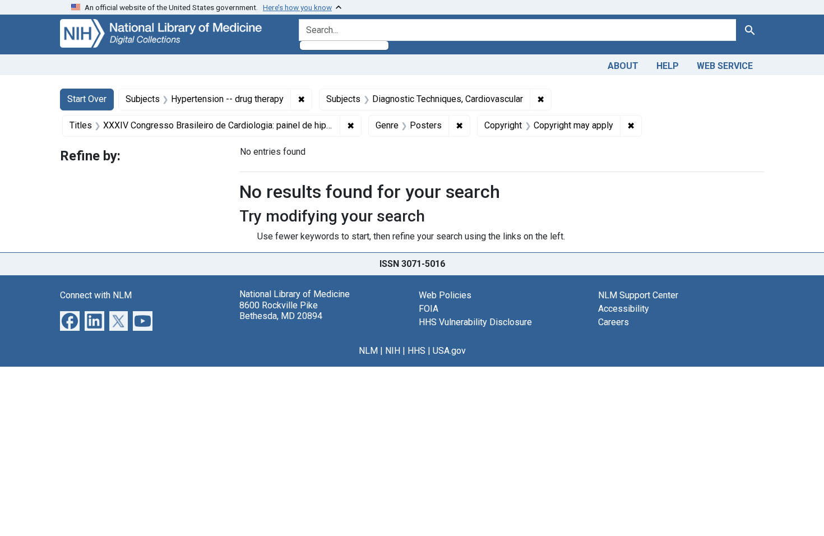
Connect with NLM (96, 295)
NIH (392, 350)
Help (667, 66)
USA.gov (449, 350)
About (623, 66)
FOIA (428, 308)
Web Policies (445, 295)
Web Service (725, 66)
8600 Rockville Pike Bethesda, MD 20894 (280, 310)
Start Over (87, 99)
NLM (368, 350)
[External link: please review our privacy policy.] (70, 320)
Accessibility (623, 308)
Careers (613, 322)
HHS (416, 350)
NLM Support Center (638, 295)
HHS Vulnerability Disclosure (475, 322)
